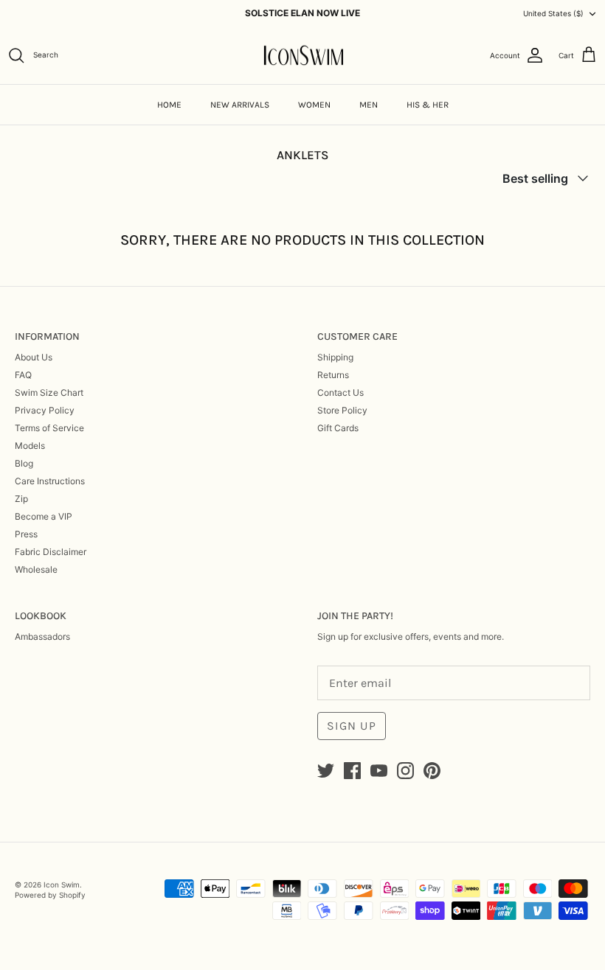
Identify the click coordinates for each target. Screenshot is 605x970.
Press (26, 534)
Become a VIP (43, 516)
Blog (24, 463)
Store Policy (342, 410)
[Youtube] (378, 770)
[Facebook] (352, 770)
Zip (21, 498)
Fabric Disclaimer (50, 551)
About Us (33, 357)
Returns (333, 374)
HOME (169, 105)
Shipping (335, 357)
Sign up (351, 726)
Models (30, 445)
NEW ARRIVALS (239, 105)
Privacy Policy (45, 410)
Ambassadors (42, 636)
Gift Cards (338, 427)
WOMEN (314, 105)
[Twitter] (325, 770)
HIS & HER (428, 105)
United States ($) (553, 13)
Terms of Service (49, 427)
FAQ (23, 374)
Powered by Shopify (50, 894)
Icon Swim (62, 884)
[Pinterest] (432, 770)
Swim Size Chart (49, 392)
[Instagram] (405, 770)
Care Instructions (50, 480)
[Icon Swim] (303, 55)
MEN (368, 105)
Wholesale (36, 569)
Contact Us (340, 392)
